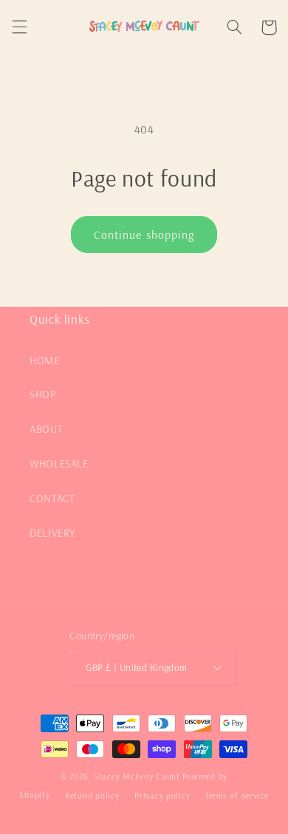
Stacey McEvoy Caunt (137, 776)
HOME (45, 360)
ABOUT (46, 429)
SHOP (43, 394)
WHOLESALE (59, 463)
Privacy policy (162, 795)
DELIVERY (52, 533)
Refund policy (92, 795)
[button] (19, 27)
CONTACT (52, 498)
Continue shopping (144, 234)
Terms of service (237, 795)
